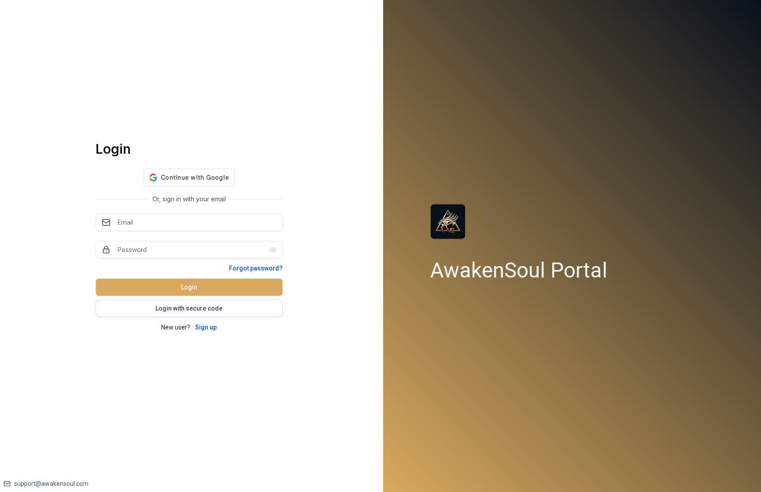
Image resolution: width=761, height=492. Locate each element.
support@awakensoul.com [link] (51, 483)
